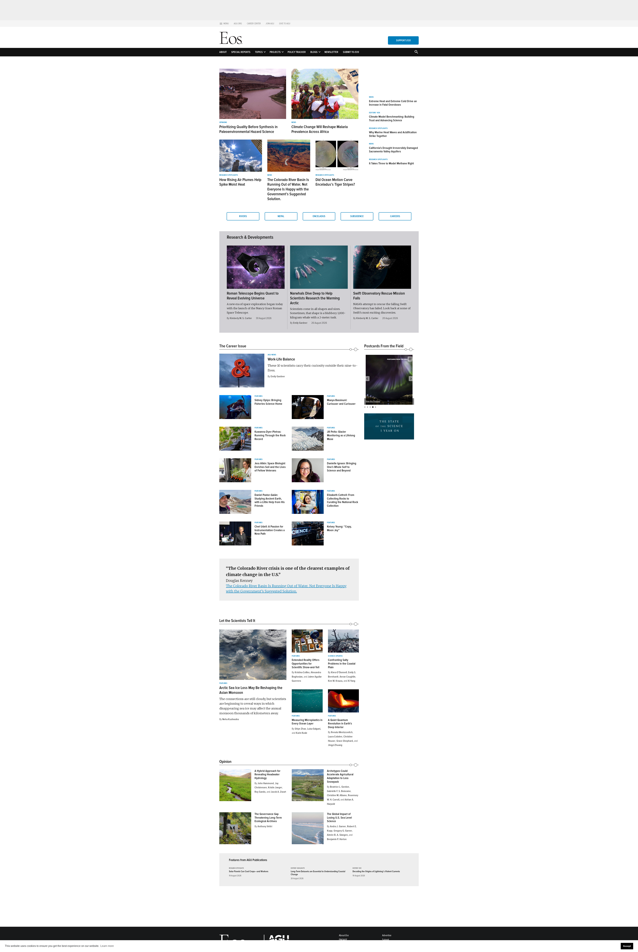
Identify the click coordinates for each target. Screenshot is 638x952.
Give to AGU (284, 23)
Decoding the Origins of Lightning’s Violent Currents (376, 871)
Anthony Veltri (265, 826)
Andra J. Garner (338, 826)
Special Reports (240, 52)
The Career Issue (232, 346)
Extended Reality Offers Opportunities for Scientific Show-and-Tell (305, 663)
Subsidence (357, 216)
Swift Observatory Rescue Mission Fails (379, 296)
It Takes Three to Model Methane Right (391, 163)
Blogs (314, 52)
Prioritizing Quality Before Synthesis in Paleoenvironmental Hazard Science (248, 129)
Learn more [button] (107, 946)
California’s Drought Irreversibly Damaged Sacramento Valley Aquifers (393, 149)
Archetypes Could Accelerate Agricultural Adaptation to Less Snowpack (340, 776)
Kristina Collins (302, 672)
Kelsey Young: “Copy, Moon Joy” (339, 528)
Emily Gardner (300, 323)
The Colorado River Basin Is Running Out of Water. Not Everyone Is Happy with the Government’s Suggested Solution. (288, 189)
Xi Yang (351, 681)
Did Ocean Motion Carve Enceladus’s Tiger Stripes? (335, 182)
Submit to (351, 52)
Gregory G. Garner (343, 830)
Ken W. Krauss (335, 681)
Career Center (254, 23)
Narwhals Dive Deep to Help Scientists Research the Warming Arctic (315, 298)
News (293, 122)
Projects (275, 52)
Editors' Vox (374, 113)
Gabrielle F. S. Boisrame (339, 791)
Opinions (223, 122)
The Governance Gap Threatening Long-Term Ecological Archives (268, 817)
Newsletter (331, 52)
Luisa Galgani (313, 728)
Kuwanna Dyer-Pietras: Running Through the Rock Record (270, 435)
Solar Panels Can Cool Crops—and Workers (248, 871)
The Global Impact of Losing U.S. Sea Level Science (339, 817)
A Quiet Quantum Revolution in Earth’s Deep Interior (340, 723)
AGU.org (238, 23)
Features (259, 396)
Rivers (243, 216)
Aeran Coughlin (347, 676)
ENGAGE (343, 939)
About (223, 52)
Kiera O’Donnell (339, 672)
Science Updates (335, 656)
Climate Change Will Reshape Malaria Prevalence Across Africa (319, 129)
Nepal (281, 216)
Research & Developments (250, 237)
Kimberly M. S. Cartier (241, 318)
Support (403, 40)
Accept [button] (627, 946)
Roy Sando (260, 791)
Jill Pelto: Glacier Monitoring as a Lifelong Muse (341, 435)
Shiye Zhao (300, 728)
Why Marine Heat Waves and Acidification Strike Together (393, 134)
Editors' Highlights (298, 868)
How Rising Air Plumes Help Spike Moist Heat (240, 182)
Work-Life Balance (281, 359)
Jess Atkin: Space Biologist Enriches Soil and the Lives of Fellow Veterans (270, 466)
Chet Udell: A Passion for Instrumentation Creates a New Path (270, 530)
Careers (395, 216)
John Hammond (266, 783)
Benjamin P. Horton (337, 839)
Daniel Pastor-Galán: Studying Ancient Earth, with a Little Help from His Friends (270, 500)
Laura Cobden (335, 736)
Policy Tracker (297, 52)
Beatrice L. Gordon (339, 786)
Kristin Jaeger (275, 787)
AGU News (272, 355)
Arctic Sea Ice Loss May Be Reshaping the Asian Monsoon (250, 690)
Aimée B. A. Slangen (337, 835)
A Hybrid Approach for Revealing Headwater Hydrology (267, 774)
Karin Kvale (301, 733)
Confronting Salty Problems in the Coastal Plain (341, 663)
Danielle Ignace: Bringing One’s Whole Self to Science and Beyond (341, 466)
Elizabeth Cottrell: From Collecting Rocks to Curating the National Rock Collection (342, 500)
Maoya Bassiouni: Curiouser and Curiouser (341, 402)
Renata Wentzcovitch (342, 732)
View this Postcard (373, 401)
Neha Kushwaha (230, 719)
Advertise (386, 935)
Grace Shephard (344, 741)
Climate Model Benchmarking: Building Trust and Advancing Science (391, 118)
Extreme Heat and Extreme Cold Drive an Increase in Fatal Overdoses (393, 103)
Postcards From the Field (383, 346)
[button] (367, 378)
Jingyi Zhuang (335, 745)
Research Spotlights (228, 175)
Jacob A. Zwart (278, 791)
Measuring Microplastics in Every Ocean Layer (307, 721)
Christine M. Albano (337, 795)
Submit (385, 939)
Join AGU (270, 23)
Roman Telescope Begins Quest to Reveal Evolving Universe (253, 296)
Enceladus (319, 216)
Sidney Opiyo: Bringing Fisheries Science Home (268, 402)
